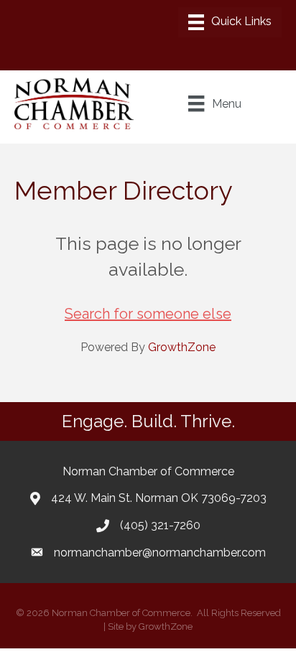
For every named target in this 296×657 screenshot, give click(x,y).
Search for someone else (148, 313)
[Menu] (230, 22)
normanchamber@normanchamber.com (160, 552)
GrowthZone (182, 347)
